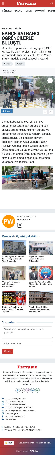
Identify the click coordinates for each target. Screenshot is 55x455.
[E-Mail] (19, 225)
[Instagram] (27, 390)
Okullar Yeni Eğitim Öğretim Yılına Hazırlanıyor (10, 284)
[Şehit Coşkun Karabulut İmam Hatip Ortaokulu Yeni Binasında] (14, 247)
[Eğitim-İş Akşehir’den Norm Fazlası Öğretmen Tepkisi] (14, 298)
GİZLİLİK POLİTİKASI (25, 427)
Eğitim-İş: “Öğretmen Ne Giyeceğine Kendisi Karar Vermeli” (40, 284)
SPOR (28, 10)
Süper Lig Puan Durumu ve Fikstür (20, 410)
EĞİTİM (18, 28)
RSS (10, 443)
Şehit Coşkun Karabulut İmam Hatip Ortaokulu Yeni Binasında (13, 258)
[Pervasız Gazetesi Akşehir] (27, 3)
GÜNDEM (6, 10)
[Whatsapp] (37, 390)
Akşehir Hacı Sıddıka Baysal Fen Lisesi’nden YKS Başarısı (39, 309)
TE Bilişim (34, 451)
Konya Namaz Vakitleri (15, 404)
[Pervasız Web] (8, 221)
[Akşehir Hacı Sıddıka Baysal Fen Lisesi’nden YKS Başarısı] (41, 298)
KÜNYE (7, 427)
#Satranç (7, 64)
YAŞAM (18, 10)
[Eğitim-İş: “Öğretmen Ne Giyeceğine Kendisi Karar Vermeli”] (41, 273)
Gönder (7, 351)
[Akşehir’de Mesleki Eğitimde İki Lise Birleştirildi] (41, 247)
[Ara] (51, 3)
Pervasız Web (24, 219)
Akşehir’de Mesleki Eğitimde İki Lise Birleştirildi (37, 258)
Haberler (7, 28)
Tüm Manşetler (12, 413)
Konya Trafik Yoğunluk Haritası (18, 407)
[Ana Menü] (3, 3)
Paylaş (8, 111)
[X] (22, 390)
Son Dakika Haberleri (14, 416)
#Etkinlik (20, 64)
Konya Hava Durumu (14, 401)
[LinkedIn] (32, 390)
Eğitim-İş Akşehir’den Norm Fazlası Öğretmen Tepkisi (12, 309)
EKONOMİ (40, 10)
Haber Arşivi (10, 419)
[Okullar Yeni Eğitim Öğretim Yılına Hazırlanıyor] (14, 273)
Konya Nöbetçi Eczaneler (16, 399)
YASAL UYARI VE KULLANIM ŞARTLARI (22, 430)
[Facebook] (17, 390)
